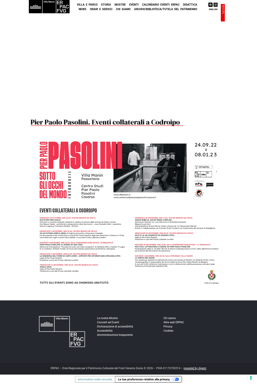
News (82, 9)
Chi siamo (123, 9)
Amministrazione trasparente (115, 335)
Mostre (120, 4)
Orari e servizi (101, 9)
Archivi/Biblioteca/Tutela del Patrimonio (165, 9)
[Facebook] (210, 5)
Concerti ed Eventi (108, 322)
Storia (106, 4)
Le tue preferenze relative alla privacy (144, 379)
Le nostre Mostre (107, 318)
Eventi (134, 4)
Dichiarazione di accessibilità (115, 326)
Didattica (190, 4)
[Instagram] (215, 5)
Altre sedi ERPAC (173, 322)
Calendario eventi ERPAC (161, 4)
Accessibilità (105, 330)
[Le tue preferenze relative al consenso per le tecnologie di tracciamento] (251, 378)
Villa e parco (87, 4)
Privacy (168, 326)
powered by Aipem (195, 368)
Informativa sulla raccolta (95, 379)
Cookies (168, 330)
